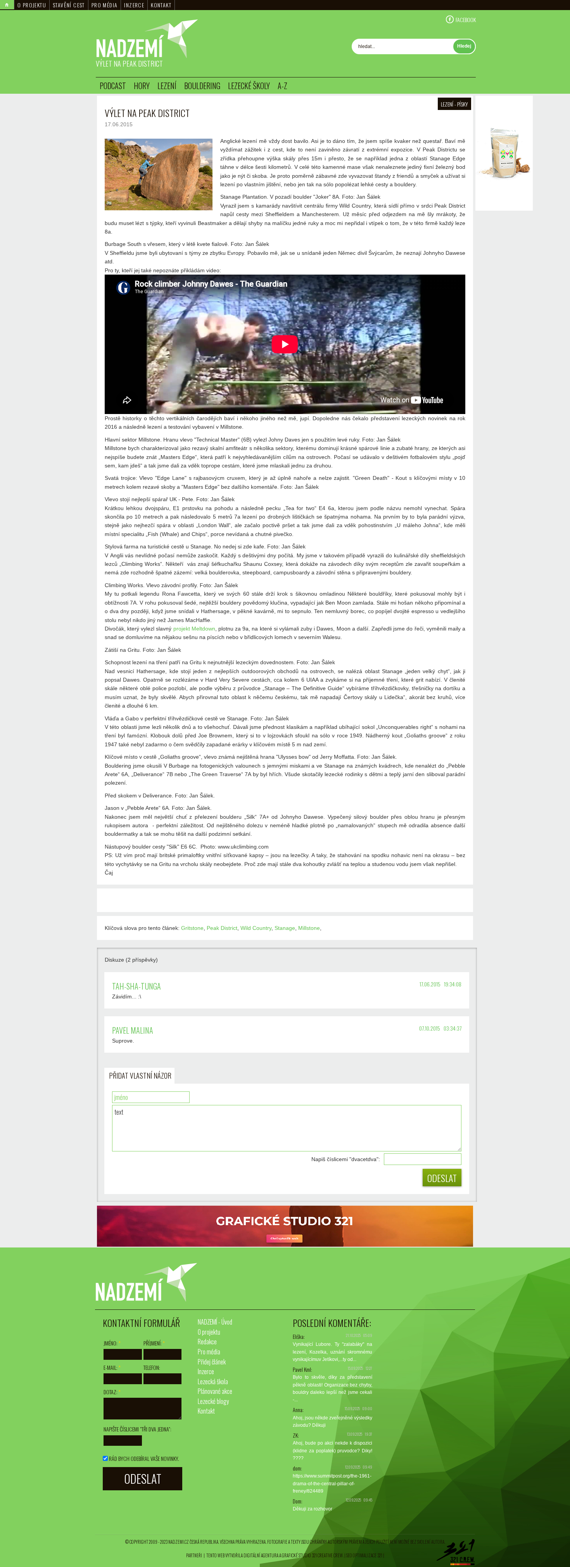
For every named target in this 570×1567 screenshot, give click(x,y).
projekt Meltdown (194, 628)
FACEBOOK (466, 19)
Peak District (222, 928)
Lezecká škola (213, 1381)
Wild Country (255, 928)
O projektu (31, 5)
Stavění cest (69, 5)
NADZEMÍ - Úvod (215, 1321)
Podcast (113, 85)
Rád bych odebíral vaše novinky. (144, 1458)
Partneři (194, 1555)
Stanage (285, 928)
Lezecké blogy (213, 1401)
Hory (142, 85)
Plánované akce (215, 1391)
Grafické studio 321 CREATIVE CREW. (313, 1555)
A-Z (282, 85)
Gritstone (192, 928)
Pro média (105, 5)
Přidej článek (212, 1361)
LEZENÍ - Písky (454, 104)
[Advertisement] (504, 329)
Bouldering (202, 85)
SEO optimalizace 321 (364, 1555)
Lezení (166, 85)
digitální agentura (261, 1555)
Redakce (207, 1341)
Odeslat (442, 1178)
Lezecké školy (249, 85)
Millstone (309, 928)
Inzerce (134, 5)
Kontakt (161, 5)
